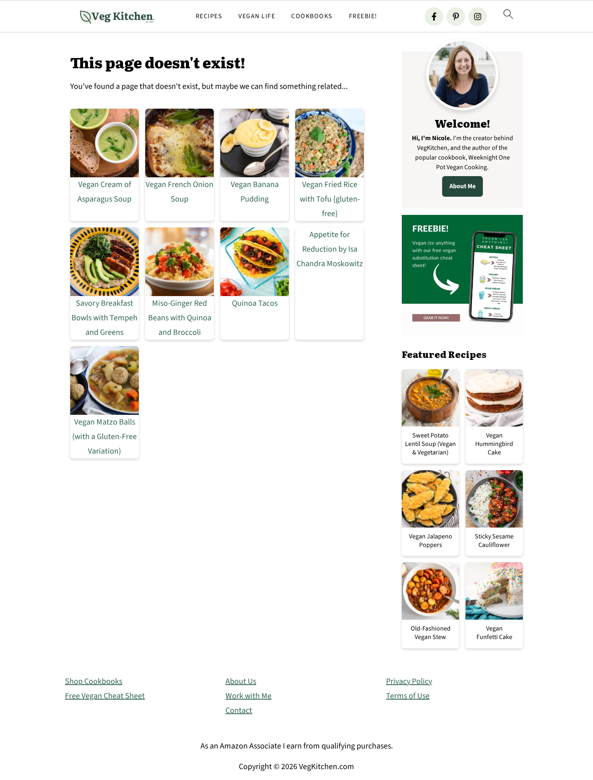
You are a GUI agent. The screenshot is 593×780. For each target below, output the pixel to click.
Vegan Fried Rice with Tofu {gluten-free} (330, 199)
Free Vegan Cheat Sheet (105, 696)
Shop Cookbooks (93, 681)
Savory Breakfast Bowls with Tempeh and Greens (104, 318)
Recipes (209, 16)
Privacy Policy (409, 681)
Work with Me (248, 696)
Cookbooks (312, 16)
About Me (462, 186)
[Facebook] (434, 16)
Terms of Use (408, 696)
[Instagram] (477, 16)
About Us (241, 681)
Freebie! (363, 16)
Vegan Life (256, 16)
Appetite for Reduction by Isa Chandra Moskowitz (329, 249)
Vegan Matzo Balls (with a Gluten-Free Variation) (104, 436)
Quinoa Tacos (255, 303)
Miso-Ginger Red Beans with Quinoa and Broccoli (179, 318)
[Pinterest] (456, 16)
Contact (239, 710)
